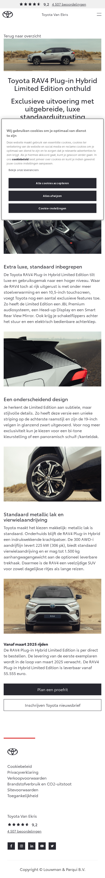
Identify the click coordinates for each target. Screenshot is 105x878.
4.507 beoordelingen (69, 4)
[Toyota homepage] (7, 14)
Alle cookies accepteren (52, 183)
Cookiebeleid (19, 766)
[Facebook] (11, 846)
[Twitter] (52, 846)
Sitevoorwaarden (22, 789)
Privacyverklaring (22, 772)
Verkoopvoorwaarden (27, 778)
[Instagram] (21, 846)
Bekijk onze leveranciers (24, 169)
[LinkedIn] (32, 846)
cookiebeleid (20, 159)
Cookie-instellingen (52, 208)
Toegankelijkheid (22, 795)
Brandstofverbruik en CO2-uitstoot (39, 783)
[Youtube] (42, 846)
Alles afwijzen (52, 195)
